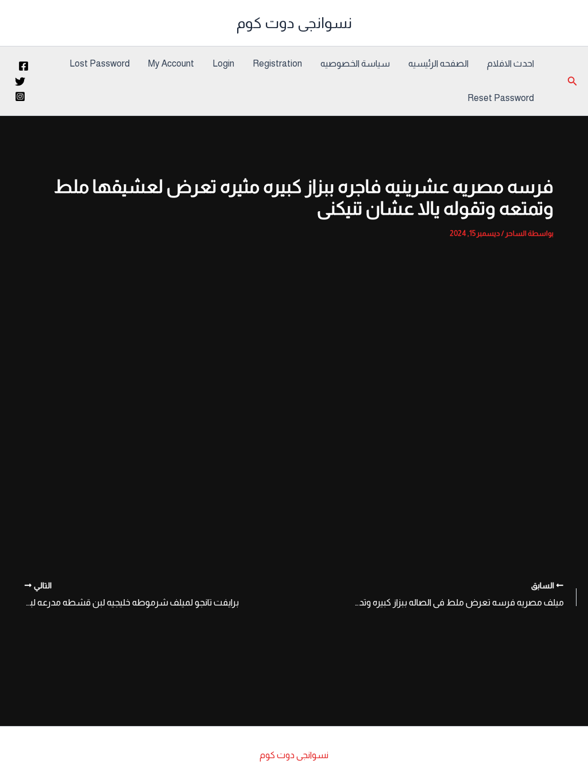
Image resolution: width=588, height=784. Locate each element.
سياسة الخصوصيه (355, 63)
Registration (277, 63)
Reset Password (500, 98)
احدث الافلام (510, 63)
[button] (571, 81)
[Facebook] (23, 66)
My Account (171, 63)
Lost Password (99, 63)
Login (223, 63)
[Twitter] (20, 81)
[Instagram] (20, 96)
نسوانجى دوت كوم (294, 22)
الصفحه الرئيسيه (438, 63)
